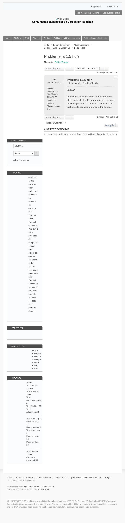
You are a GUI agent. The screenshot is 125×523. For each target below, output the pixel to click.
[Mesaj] (68, 83)
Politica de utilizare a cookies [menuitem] (67, 38)
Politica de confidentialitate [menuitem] (95, 38)
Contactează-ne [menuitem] (44, 477)
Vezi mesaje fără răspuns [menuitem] (88, 13)
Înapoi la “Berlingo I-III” (56, 123)
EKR (36, 460)
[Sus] (114, 110)
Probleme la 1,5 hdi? (61, 56)
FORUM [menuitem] (17, 38)
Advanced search (21, 160)
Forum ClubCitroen (24, 477)
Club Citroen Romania (39, 489)
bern (54, 79)
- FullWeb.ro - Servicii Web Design (39, 486)
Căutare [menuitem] (36, 38)
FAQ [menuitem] (27, 38)
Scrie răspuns (53, 68)
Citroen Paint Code (35, 365)
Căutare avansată (106, 68)
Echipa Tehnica (62, 62)
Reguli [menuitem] (108, 477)
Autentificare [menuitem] (112, 6)
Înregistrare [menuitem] (96, 6)
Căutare (101, 68)
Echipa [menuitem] (47, 38)
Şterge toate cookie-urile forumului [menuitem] (86, 477)
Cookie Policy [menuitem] (61, 477)
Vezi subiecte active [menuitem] (111, 13)
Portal (46, 45)
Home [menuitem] (7, 38)
